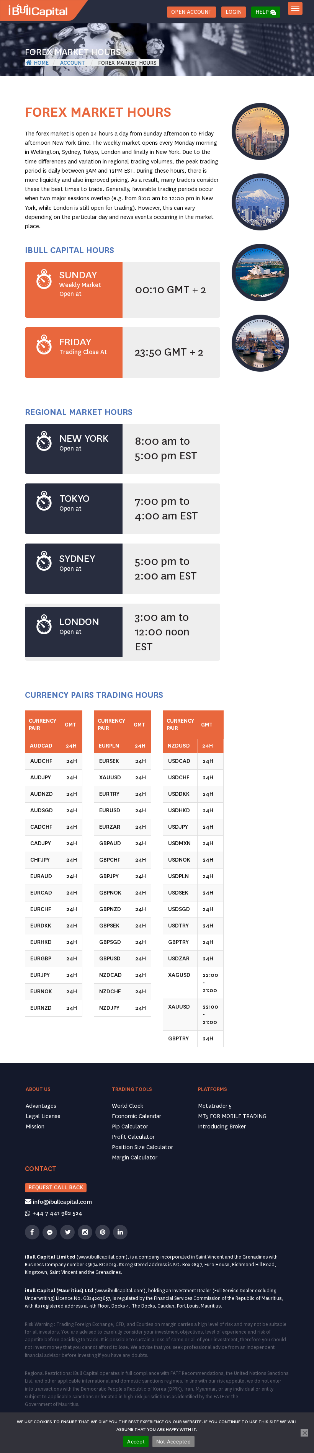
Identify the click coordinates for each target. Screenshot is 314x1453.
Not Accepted (173, 1441)
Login (234, 11)
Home (41, 62)
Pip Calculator (130, 1126)
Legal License (43, 1116)
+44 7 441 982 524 (56, 1213)
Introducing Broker (222, 1126)
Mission (35, 1126)
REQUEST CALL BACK (55, 1187)
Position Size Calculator (142, 1147)
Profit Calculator (133, 1137)
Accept (136, 1441)
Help (262, 11)
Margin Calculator (134, 1157)
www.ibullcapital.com (102, 1257)
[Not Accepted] (304, 1433)
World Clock (127, 1106)
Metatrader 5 (215, 1106)
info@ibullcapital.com (61, 1202)
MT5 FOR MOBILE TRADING (232, 1116)
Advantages (41, 1106)
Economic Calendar (136, 1116)
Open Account (191, 11)
